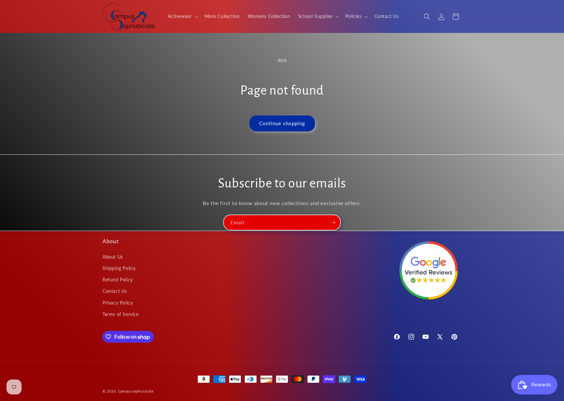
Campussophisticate (136, 391)
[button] (182, 16)
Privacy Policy (117, 302)
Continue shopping (282, 123)
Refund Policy (117, 279)
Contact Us (114, 291)
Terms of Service (120, 314)
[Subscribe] (333, 222)
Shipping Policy (119, 268)
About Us (112, 257)
